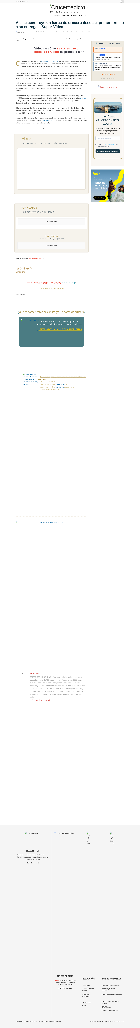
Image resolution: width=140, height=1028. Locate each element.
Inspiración (26, 39)
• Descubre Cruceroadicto (110, 985)
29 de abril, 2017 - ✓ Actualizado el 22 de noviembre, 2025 (52, 32)
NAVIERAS (65, 16)
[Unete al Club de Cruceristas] (65, 903)
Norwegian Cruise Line (49, 61)
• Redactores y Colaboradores (111, 994)
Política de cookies (105, 1021)
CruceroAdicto (59, 384)
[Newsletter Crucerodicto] (32, 840)
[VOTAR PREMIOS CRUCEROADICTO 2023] (51, 592)
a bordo (83, 98)
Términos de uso (94, 1021)
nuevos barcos (47, 120)
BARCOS (73, 16)
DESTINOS (56, 16)
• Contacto (86, 985)
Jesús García (29, 32)
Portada (18, 39)
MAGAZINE (82, 16)
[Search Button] (117, 1)
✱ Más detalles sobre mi (40, 700)
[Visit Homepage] (70, 8)
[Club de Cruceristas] (32, 330)
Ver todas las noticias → (108, 74)
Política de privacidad (118, 1021)
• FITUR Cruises (106, 1007)
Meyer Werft (60, 387)
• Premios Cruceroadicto (109, 1011)
